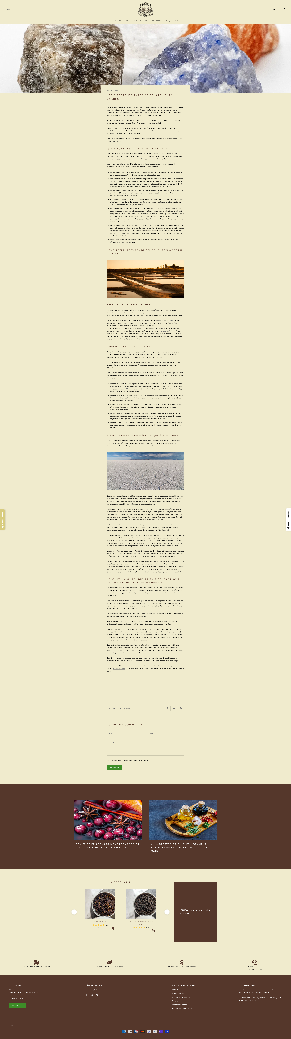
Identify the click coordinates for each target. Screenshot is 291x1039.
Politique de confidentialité (181, 997)
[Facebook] (86, 994)
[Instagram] (92, 994)
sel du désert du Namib (127, 398)
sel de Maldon (124, 389)
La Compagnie (140, 21)
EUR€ (8, 9)
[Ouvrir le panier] (284, 9)
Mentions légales (178, 993)
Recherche (175, 990)
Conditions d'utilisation (180, 1005)
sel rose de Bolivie (167, 331)
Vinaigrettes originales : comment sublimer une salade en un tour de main (179, 847)
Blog (177, 21)
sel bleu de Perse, (119, 668)
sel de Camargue (150, 572)
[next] (166, 912)
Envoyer (114, 768)
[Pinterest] (97, 994)
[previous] (74, 912)
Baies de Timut (100, 922)
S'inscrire (17, 1006)
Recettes (156, 21)
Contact (175, 1001)
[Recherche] (279, 9)
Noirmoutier (170, 320)
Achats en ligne (119, 21)
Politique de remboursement (182, 1008)
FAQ (168, 21)
